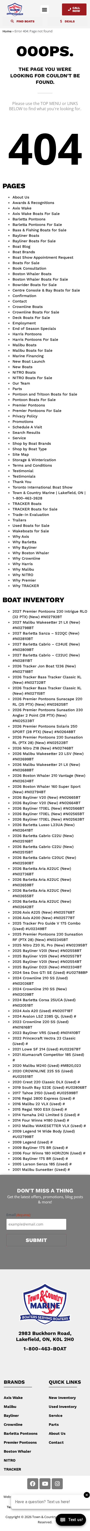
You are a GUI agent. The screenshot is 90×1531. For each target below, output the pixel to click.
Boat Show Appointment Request (42, 257)
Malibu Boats (24, 345)
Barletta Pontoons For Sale (37, 224)
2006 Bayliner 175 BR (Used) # (40, 1158)
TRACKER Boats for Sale (35, 509)
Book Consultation (29, 268)
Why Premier (24, 580)
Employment (24, 323)
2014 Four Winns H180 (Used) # (40, 1120)
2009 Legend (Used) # (32, 1142)
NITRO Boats (24, 372)
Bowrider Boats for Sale (34, 285)
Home (7, 31)
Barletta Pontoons (29, 219)
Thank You (21, 482)
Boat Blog (21, 246)
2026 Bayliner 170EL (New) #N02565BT (48, 814)
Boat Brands (23, 252)
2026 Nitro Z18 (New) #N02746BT (42, 748)
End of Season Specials (34, 328)
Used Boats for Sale (31, 525)
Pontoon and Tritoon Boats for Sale (44, 394)
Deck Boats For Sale (31, 317)
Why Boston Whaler (30, 553)
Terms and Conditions (32, 465)
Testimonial (23, 471)
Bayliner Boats (25, 235)
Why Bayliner (24, 547)
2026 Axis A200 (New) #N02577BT (43, 918)
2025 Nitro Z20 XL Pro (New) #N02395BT (49, 945)
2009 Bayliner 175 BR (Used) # (40, 1147)
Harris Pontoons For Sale (35, 339)
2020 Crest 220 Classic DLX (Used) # (46, 1082)
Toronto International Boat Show (42, 487)
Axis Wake (22, 208)
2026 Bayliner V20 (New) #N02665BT (46, 797)
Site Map (20, 454)
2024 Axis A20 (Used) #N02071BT (42, 1011)
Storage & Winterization (34, 460)
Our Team (21, 383)
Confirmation (24, 296)
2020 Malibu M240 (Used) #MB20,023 (46, 1065)
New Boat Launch (28, 361)
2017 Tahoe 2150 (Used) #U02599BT (45, 1093)
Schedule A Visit (27, 427)
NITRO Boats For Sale (32, 378)
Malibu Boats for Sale (32, 350)
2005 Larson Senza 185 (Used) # (42, 1164)
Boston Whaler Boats (32, 274)
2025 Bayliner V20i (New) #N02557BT (47, 956)
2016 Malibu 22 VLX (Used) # (38, 1104)
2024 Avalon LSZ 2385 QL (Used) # (44, 1016)
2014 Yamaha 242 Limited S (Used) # (46, 1115)
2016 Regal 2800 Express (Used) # (43, 1098)
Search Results (26, 432)
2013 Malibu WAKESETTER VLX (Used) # (49, 1126)
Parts (17, 389)
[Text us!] (71, 1521)
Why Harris (22, 564)
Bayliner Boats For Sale (34, 241)
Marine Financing (28, 356)
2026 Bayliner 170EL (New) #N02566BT (48, 808)
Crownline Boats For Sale (35, 312)
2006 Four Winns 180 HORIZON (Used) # (49, 1153)
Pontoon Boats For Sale (34, 399)
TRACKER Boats (27, 503)
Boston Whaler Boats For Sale (40, 279)
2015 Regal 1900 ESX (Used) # (39, 1109)
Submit (36, 1240)
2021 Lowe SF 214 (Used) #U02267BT (46, 1049)
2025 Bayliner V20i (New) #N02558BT (47, 950)
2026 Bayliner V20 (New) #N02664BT (46, 803)
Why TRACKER (25, 586)
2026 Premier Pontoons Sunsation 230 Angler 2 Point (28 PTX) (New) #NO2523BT (47, 715)
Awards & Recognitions (33, 202)
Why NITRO (22, 575)
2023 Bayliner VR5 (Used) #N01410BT (46, 1033)
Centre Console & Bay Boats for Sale (46, 290)
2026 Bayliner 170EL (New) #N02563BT (48, 819)
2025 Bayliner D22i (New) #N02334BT (47, 967)
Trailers (19, 520)
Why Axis (20, 536)
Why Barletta (24, 542)
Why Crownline (26, 558)
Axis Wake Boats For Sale (36, 213)
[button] (44, 9)
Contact (19, 301)
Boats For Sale (26, 263)
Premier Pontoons (28, 405)
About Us (20, 197)
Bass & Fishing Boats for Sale (39, 230)
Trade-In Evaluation (30, 514)
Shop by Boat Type (29, 449)
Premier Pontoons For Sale (37, 410)
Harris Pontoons (27, 334)
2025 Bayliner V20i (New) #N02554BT (47, 961)
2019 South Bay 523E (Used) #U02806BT (49, 1087)
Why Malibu (23, 569)
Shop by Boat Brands (31, 443)
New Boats (22, 367)
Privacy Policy (25, 416)
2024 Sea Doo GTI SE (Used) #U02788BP (50, 972)
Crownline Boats (27, 306)
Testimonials (24, 476)
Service (19, 438)
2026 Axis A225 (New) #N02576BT (43, 912)
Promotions (22, 421)
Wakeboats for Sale (30, 531)
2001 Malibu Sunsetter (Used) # (41, 1169)
